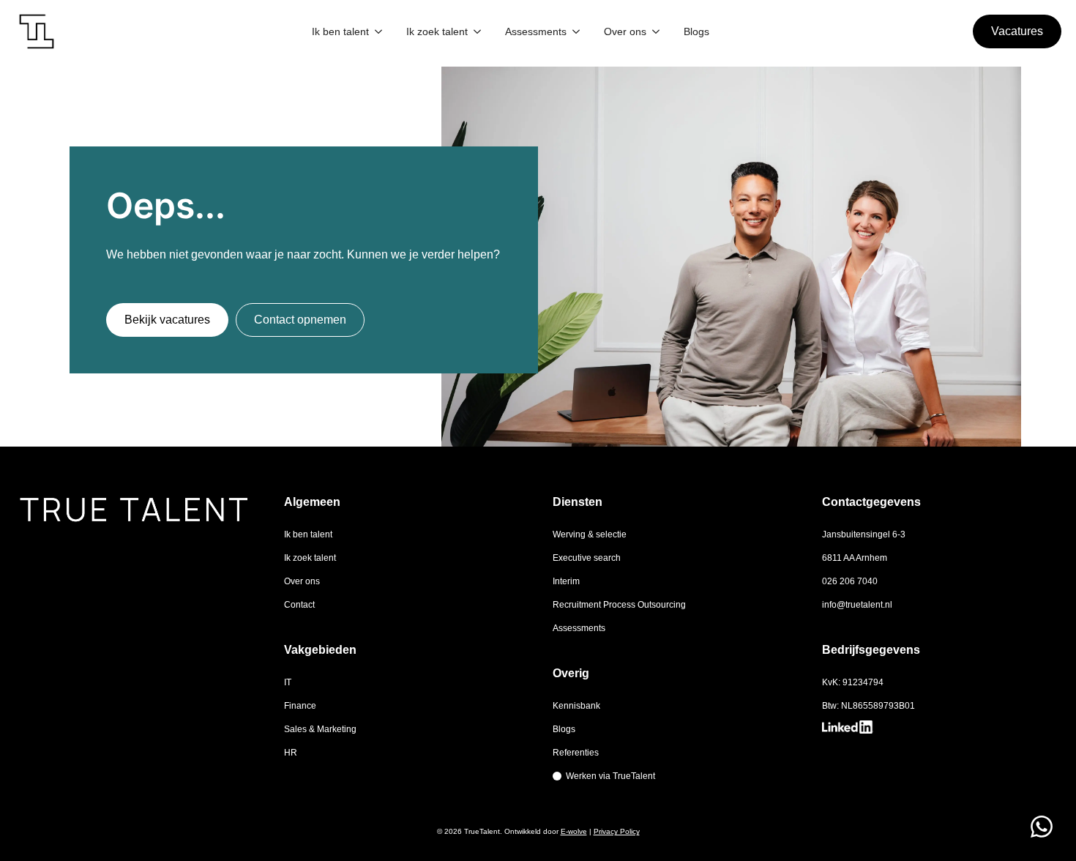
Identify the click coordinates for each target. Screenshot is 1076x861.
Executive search (587, 558)
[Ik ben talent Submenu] (378, 31)
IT (287, 682)
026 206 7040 (850, 581)
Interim (566, 581)
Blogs (696, 31)
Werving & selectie (590, 534)
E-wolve (574, 831)
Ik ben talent (340, 31)
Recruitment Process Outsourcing (619, 605)
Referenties (576, 753)
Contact (299, 605)
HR (290, 753)
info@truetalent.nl (857, 605)
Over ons (625, 31)
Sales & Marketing (320, 729)
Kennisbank (576, 706)
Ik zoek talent (437, 31)
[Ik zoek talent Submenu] (477, 31)
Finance (300, 706)
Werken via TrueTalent (610, 776)
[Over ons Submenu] (655, 31)
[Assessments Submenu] (576, 31)
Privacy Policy (617, 831)
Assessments (536, 31)
